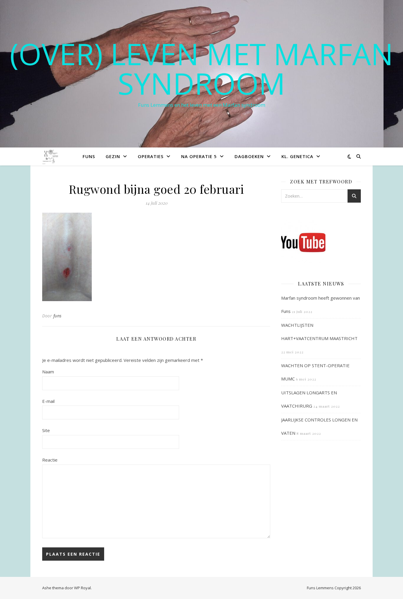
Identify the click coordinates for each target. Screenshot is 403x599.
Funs (89, 156)
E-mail (48, 401)
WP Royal (82, 587)
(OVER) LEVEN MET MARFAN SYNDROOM (201, 68)
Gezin (113, 156)
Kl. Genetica (297, 156)
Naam (48, 372)
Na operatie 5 (199, 156)
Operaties (150, 156)
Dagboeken (249, 156)
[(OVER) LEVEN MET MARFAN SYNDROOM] (50, 156)
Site (46, 430)
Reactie (50, 460)
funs (57, 316)
